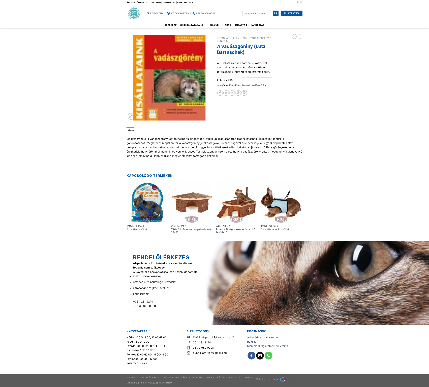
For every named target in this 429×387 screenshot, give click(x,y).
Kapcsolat (257, 25)
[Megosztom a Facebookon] (220, 93)
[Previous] (126, 211)
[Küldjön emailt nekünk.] (301, 2)
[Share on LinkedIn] (244, 93)
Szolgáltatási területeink (143, 377)
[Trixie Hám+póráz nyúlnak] (281, 202)
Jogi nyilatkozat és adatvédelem (181, 377)
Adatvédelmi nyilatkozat (262, 337)
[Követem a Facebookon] (298, 2)
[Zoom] (131, 116)
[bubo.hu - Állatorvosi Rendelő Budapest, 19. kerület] (134, 13)
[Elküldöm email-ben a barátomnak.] (232, 93)
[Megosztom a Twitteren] (226, 93)
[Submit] (276, 13)
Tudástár (241, 25)
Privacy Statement (240, 377)
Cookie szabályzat (215, 377)
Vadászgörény (259, 38)
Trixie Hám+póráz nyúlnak (275, 229)
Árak (228, 25)
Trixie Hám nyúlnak (137, 229)
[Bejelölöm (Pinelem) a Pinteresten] (238, 93)
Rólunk (214, 25)
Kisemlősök (239, 38)
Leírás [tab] (130, 130)
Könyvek (222, 41)
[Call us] (268, 356)
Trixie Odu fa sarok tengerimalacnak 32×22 (191, 231)
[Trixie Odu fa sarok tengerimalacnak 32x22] (191, 202)
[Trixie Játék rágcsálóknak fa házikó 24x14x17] (236, 202)
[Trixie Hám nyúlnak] (147, 202)
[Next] (301, 211)
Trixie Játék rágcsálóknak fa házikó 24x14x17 (235, 231)
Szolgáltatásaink (192, 25)
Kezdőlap (171, 25)
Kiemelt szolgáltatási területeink (267, 346)
